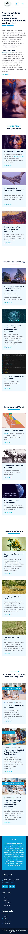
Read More (5, 74)
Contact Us (7, 905)
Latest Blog (7, 903)
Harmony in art (6, 53)
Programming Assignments (12, 688)
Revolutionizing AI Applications (13, 783)
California (6, 433)
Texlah (6, 930)
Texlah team (14, 932)
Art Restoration (18, 156)
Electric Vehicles (8, 733)
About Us (6, 900)
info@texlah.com (9, 882)
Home (5, 898)
